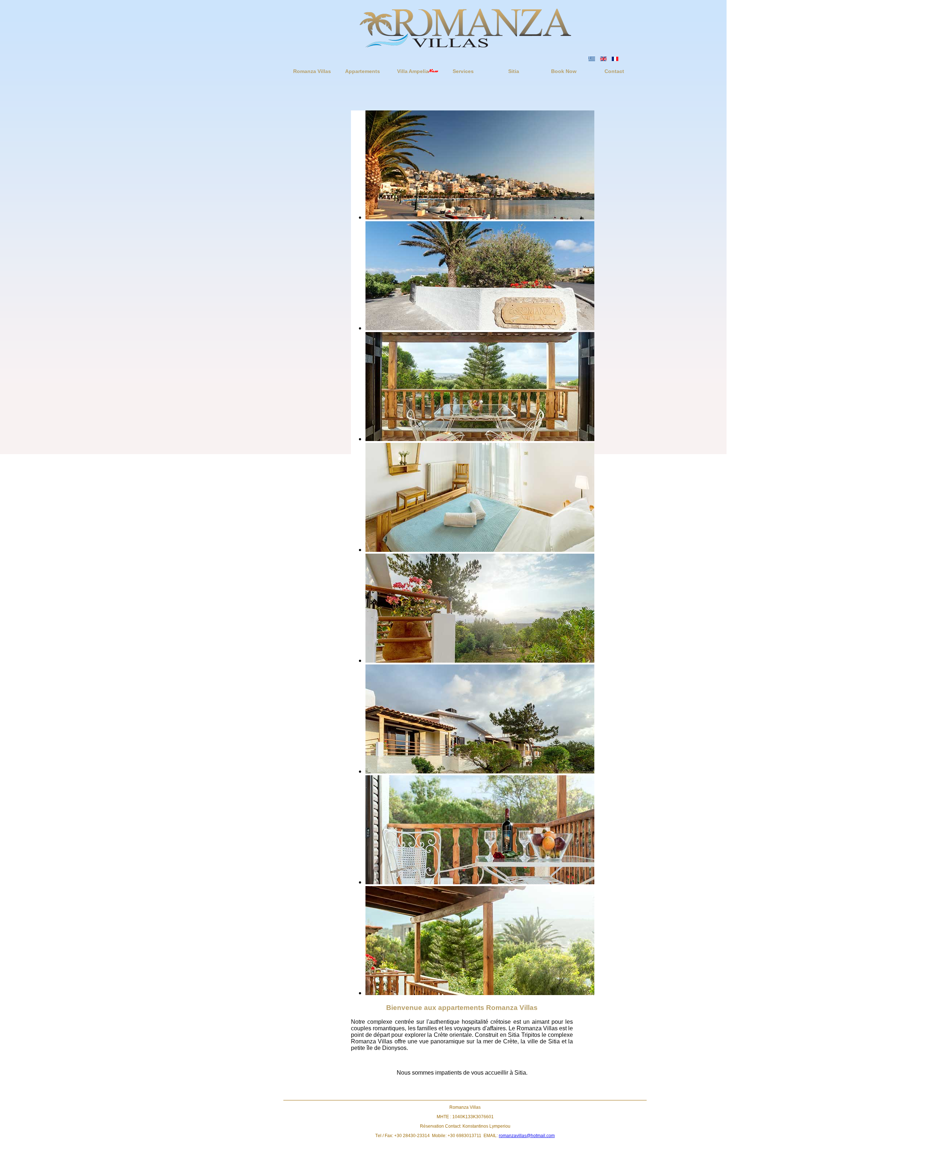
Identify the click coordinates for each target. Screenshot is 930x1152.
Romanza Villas (312, 71)
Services (463, 71)
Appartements (362, 71)
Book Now (564, 71)
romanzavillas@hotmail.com (527, 1135)
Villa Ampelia (413, 71)
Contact (614, 71)
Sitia (513, 71)
